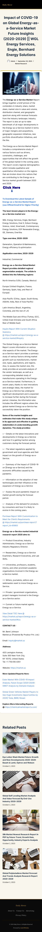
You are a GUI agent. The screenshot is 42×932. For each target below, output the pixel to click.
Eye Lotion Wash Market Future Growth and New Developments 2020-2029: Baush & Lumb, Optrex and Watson (20, 760)
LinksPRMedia (24, 928)
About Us (11, 911)
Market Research (21, 63)
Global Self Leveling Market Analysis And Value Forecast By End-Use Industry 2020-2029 (19, 799)
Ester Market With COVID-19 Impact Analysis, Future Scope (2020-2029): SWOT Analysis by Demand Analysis (19, 682)
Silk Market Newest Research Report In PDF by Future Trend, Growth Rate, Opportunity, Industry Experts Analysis (20, 837)
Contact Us (20, 911)
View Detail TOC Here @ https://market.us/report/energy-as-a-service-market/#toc (19, 616)
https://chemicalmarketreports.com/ (21, 707)
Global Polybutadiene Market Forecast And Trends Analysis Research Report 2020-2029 (20, 876)
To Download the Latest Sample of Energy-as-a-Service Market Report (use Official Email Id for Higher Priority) (21, 202)
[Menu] (38, 4)
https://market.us (18, 668)
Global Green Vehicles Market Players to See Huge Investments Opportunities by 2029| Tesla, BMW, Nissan (20, 695)
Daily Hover (7, 5)
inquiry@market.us (16, 640)
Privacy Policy (21, 915)
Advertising (30, 911)
